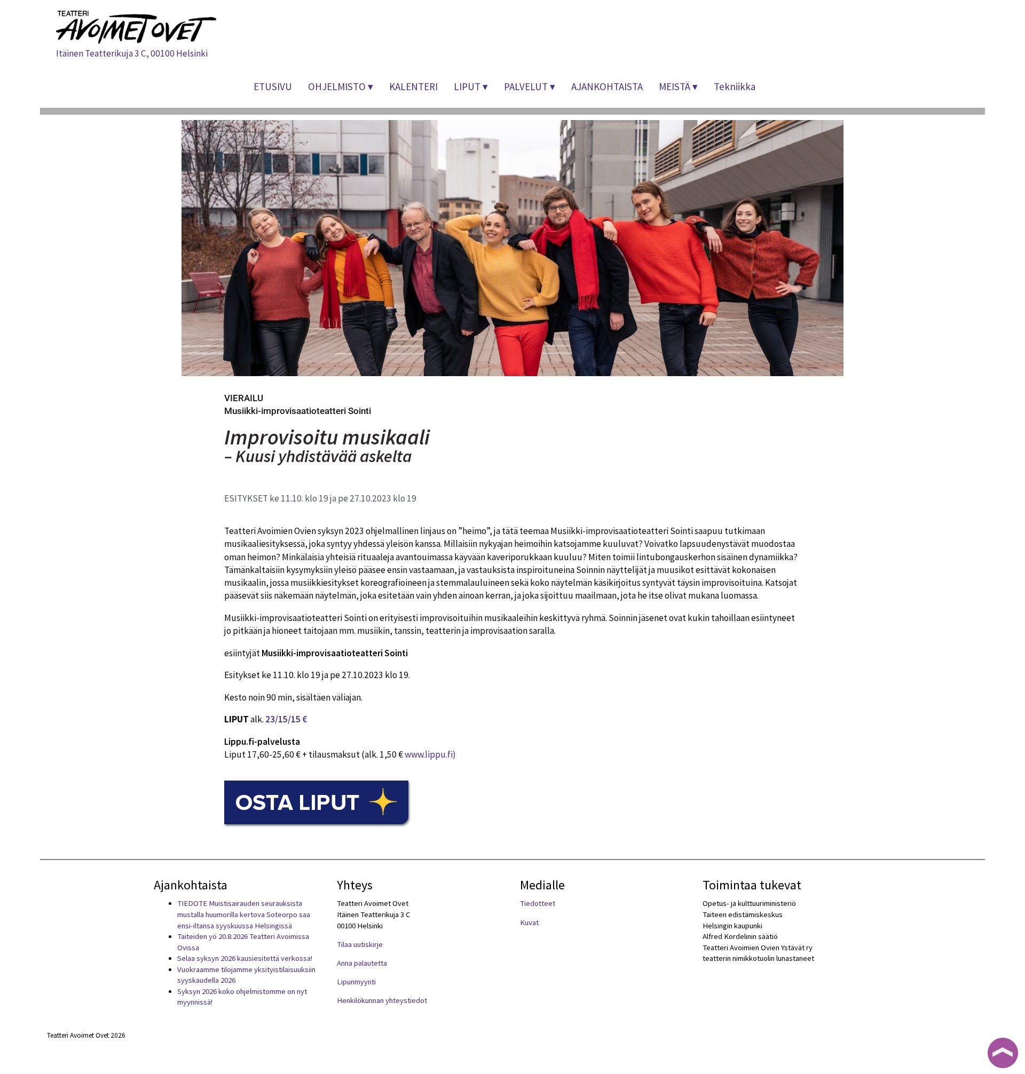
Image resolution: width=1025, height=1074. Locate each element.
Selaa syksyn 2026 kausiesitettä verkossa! (244, 958)
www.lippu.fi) (430, 754)
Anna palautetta (362, 963)
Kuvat (529, 922)
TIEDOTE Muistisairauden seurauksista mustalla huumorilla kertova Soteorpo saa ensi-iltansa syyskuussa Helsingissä (243, 914)
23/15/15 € (286, 719)
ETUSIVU (273, 86)
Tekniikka (734, 86)
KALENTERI (413, 86)
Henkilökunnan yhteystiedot (382, 1000)
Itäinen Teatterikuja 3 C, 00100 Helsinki (132, 53)
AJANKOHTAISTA (607, 86)
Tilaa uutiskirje (360, 944)
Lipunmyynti (356, 982)
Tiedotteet (537, 903)
